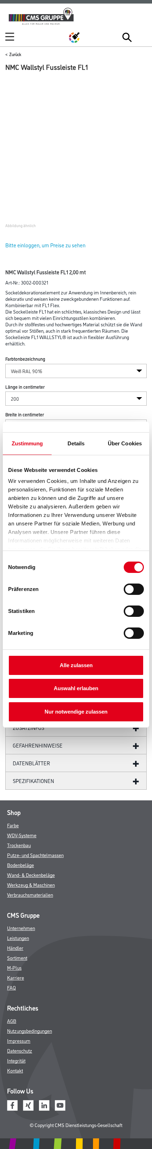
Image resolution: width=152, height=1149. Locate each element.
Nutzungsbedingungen (29, 1030)
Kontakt (15, 1070)
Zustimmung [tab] (27, 443)
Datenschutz (19, 1050)
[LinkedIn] (44, 1104)
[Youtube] (60, 1104)
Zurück (15, 54)
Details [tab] (76, 443)
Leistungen (18, 937)
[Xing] (28, 1104)
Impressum (18, 1040)
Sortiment (17, 957)
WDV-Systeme (21, 835)
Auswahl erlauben (76, 688)
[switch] (135, 589)
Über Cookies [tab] (125, 443)
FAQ (11, 987)
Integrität (16, 1060)
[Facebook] (12, 1104)
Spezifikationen (33, 780)
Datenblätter (31, 763)
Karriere (15, 977)
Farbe (13, 825)
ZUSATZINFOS (28, 727)
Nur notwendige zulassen (76, 712)
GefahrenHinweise (38, 745)
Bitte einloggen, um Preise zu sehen (45, 245)
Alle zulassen (76, 665)
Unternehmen (21, 927)
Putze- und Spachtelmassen (35, 854)
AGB (11, 1020)
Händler (15, 947)
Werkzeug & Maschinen (31, 884)
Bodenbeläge (20, 864)
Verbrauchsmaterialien (30, 894)
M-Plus (14, 967)
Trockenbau (19, 844)
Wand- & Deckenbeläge (31, 874)
